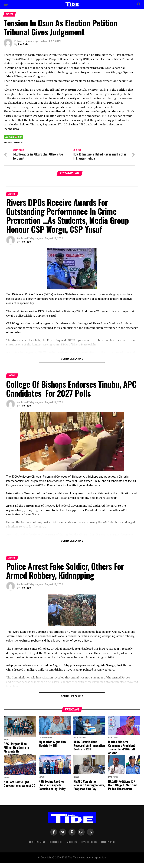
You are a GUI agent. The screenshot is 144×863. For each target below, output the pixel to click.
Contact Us (56, 842)
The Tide (23, 44)
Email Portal (108, 842)
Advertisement (37, 842)
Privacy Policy (89, 842)
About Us (72, 842)
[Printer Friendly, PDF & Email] (13, 136)
